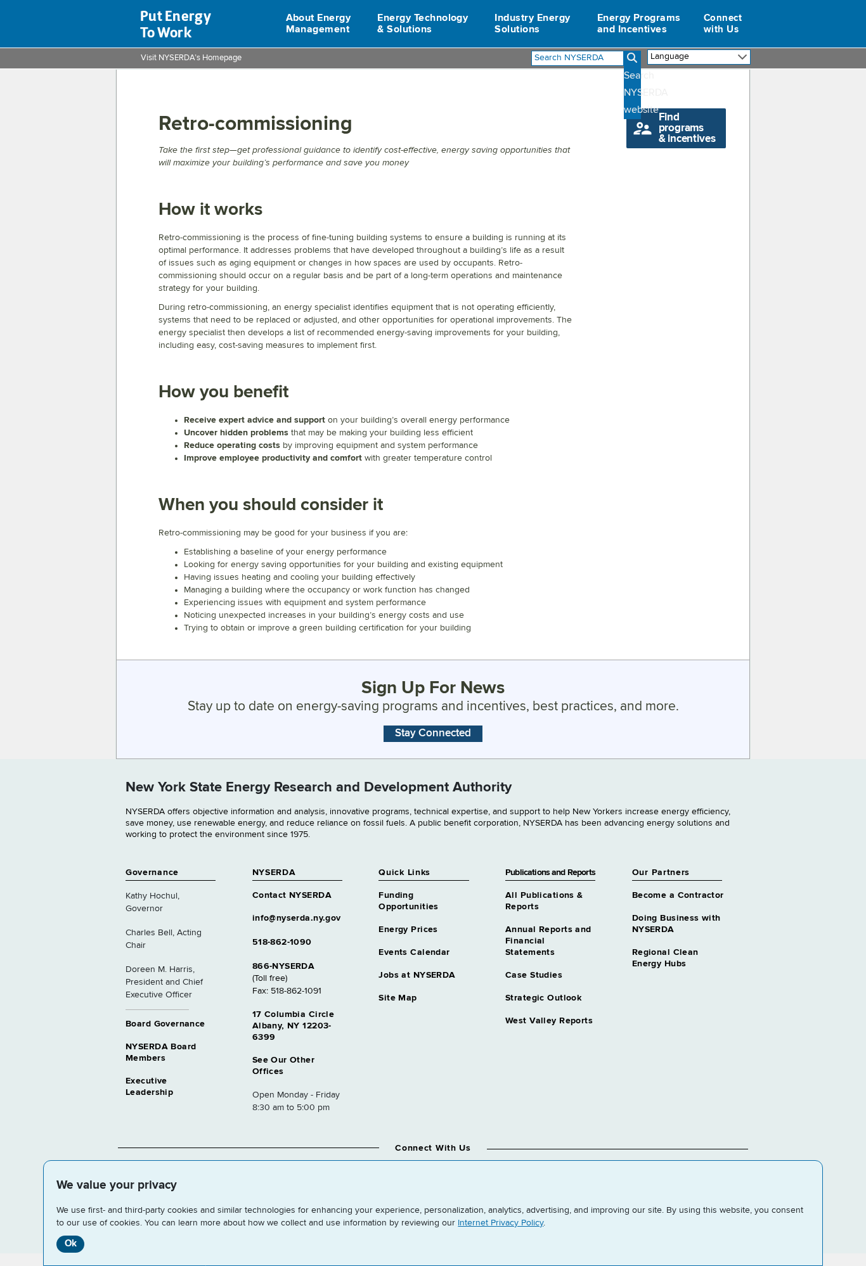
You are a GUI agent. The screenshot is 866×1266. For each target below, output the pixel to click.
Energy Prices (407, 929)
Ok (71, 1243)
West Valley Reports (549, 1020)
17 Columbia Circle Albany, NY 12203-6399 (293, 1026)
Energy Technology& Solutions (422, 24)
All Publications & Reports (544, 901)
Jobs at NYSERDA (416, 975)
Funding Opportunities (408, 901)
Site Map (397, 998)
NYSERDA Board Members (161, 1052)
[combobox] (577, 58)
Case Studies (533, 975)
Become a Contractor (678, 895)
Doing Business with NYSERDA (676, 924)
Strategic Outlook (543, 998)
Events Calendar (413, 952)
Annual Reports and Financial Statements (548, 941)
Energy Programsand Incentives (639, 24)
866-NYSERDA (283, 966)
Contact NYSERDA (292, 895)
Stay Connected (433, 733)
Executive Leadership (149, 1087)
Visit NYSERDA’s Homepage (191, 58)
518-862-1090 (282, 942)
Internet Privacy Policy (500, 1222)
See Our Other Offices (283, 1066)
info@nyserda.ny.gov (296, 918)
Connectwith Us (723, 23)
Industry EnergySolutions (532, 24)
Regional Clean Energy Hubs (665, 958)
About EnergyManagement (318, 24)
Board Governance (165, 1024)
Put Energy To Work (175, 24)
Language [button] (669, 56)
